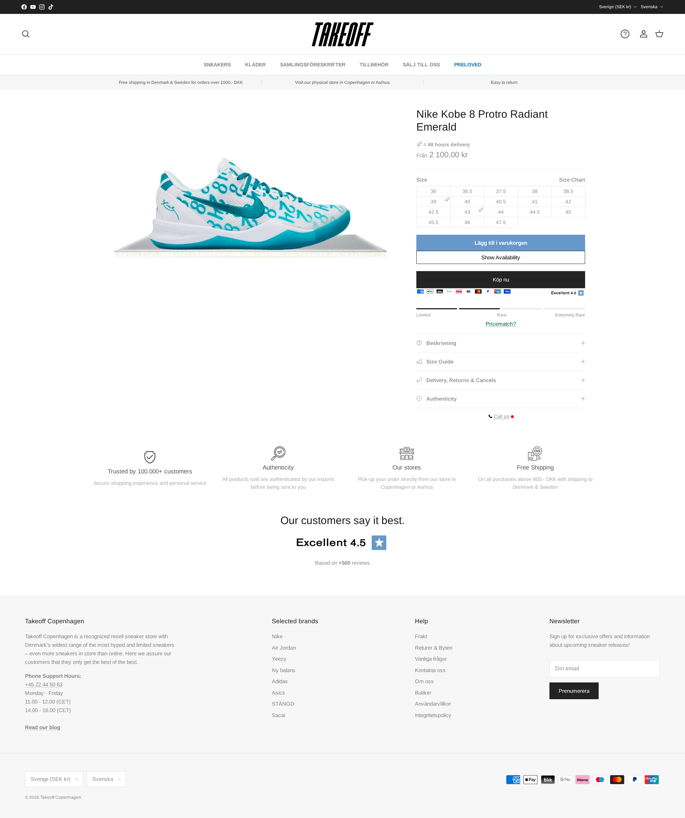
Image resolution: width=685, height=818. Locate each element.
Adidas (280, 681)
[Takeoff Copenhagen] (342, 34)
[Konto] (642, 34)
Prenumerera (574, 691)
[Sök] (25, 34)
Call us (501, 416)
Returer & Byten (433, 648)
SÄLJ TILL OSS (421, 64)
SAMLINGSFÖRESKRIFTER (312, 64)
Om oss (424, 681)
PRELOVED (467, 64)
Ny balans (283, 670)
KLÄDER (255, 64)
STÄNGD (283, 704)
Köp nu (501, 279)
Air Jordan (284, 648)
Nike (277, 636)
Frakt (421, 636)
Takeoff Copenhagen (60, 797)
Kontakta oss (430, 670)
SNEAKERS (217, 64)
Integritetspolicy (433, 715)
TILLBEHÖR (374, 64)
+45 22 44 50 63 (43, 684)
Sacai (278, 715)
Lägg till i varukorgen (501, 243)
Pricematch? (501, 324)
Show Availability (500, 257)
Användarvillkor (433, 704)
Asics (278, 693)
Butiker (423, 693)
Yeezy (279, 659)
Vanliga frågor (431, 659)
